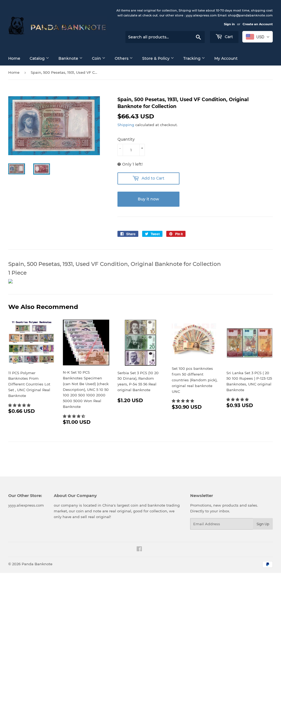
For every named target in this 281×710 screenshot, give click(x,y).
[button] (20, 405)
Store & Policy (156, 58)
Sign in (229, 24)
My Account (226, 58)
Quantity (126, 139)
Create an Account (258, 24)
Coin (97, 58)
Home (14, 58)
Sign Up (263, 524)
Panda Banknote (37, 564)
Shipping (125, 125)
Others (122, 58)
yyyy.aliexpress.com (26, 505)
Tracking (192, 58)
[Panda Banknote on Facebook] (139, 549)
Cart (228, 36)
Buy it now (148, 199)
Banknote (68, 58)
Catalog (38, 58)
